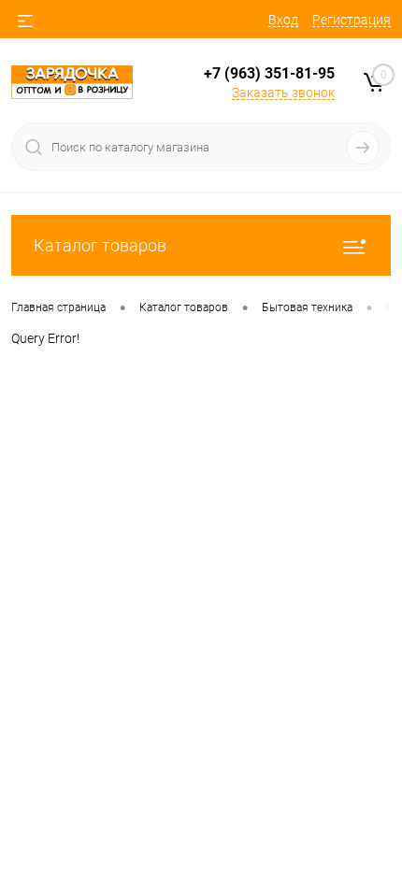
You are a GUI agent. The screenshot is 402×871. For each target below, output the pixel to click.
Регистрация (351, 19)
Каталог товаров (100, 245)
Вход (283, 19)
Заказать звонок (283, 92)
